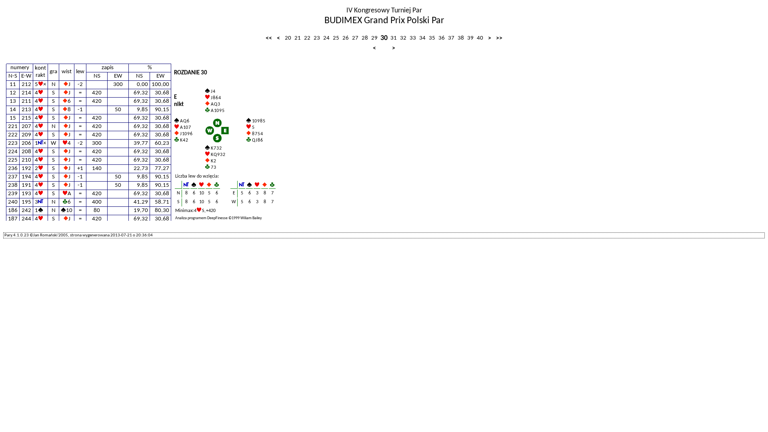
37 (451, 38)
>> (499, 38)
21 (297, 38)
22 (307, 38)
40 (480, 38)
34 (422, 38)
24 (326, 38)
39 (470, 38)
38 (461, 38)
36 (441, 38)
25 (336, 38)
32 (403, 38)
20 (288, 38)
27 (355, 38)
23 (317, 38)
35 (432, 38)
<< (269, 38)
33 (413, 38)
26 (345, 38)
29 (374, 38)
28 (365, 38)
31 (393, 38)
